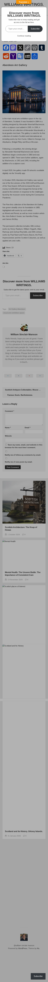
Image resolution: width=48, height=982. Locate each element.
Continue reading (24, 36)
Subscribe (35, 29)
